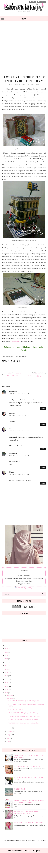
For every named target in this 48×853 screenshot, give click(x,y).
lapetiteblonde (13, 453)
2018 (6, 669)
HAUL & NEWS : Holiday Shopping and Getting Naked (23, 701)
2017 (6, 672)
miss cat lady (13, 392)
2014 (6, 682)
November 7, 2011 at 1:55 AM (19, 393)
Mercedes (12, 413)
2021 (6, 659)
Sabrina (11, 429)
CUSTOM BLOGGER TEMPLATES (20, 850)
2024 (6, 648)
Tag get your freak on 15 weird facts (13, 374)
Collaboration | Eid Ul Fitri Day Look (27, 766)
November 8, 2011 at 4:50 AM (19, 455)
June (8, 741)
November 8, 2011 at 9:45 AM (19, 474)
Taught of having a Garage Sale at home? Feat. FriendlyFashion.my (29, 801)
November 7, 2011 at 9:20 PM (19, 431)
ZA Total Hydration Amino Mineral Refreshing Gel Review (26, 812)
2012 (6, 689)
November (10, 698)
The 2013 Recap (19, 789)
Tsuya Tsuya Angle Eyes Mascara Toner (28, 823)
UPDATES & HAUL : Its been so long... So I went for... (23, 723)
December (10, 695)
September (10, 731)
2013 (6, 686)
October (9, 728)
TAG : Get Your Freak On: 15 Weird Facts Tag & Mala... (23, 719)
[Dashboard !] (41, 2)
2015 (6, 679)
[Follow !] (32, 2)
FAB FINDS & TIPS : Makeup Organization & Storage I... (24, 713)
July (8, 738)
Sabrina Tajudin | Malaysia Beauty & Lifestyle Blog (21, 840)
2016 (6, 676)
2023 (6, 652)
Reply (43, 408)
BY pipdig (36, 850)
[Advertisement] (24, 48)
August (9, 735)
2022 (6, 655)
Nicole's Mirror (15, 341)
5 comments (33, 84)
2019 (6, 665)
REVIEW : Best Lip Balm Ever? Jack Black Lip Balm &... (24, 716)
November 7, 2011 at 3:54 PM (19, 415)
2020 (6, 662)
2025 (6, 645)
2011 (6, 693)
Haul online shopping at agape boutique (35, 375)
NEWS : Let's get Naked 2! (15, 709)
